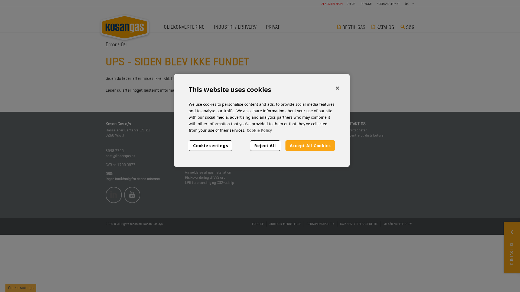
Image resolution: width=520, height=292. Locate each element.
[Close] (337, 88)
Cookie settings (210, 145)
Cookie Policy (259, 130)
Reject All (265, 145)
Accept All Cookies (310, 145)
